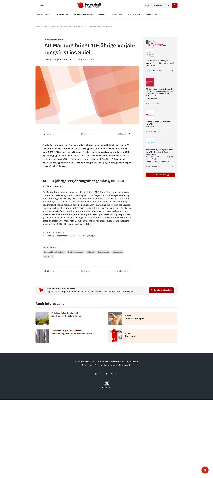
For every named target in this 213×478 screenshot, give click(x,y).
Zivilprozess (48, 256)
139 (92, 192)
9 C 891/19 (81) (89, 236)
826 (60, 224)
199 (73, 198)
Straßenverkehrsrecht (75, 252)
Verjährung (91, 252)
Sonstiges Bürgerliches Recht (54, 252)
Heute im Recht (50, 27)
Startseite (39, 27)
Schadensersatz (103, 252)
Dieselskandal (117, 252)
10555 (103, 221)
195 (68, 198)
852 (53, 202)
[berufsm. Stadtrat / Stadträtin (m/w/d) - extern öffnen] (172, 131)
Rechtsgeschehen (65, 27)
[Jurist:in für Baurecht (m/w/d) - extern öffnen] (172, 70)
